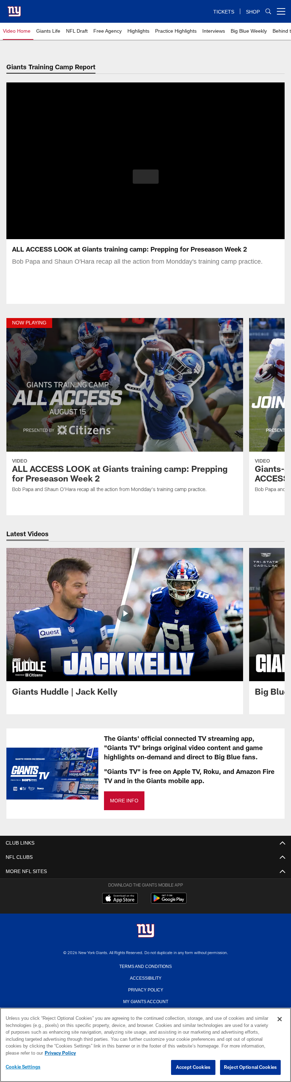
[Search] (268, 11)
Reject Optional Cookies (250, 1067)
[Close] (279, 1019)
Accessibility (145, 977)
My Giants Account (145, 1000)
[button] (145, 176)
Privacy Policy (145, 989)
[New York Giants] (145, 931)
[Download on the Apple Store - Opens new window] (120, 899)
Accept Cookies (193, 1067)
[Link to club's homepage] (14, 8)
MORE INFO (124, 801)
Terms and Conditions (145, 965)
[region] (145, 1045)
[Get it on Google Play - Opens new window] (168, 901)
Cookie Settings (23, 1067)
